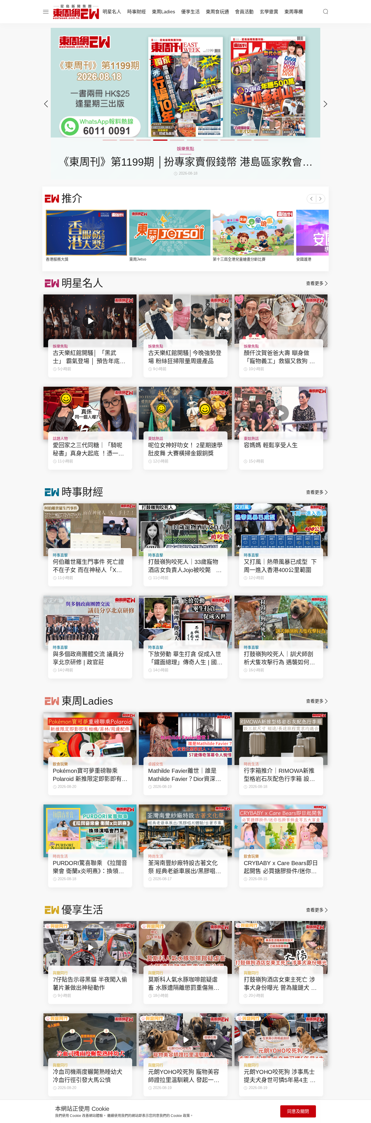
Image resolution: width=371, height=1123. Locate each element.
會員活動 (244, 11)
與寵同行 (60, 973)
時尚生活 (251, 764)
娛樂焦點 (60, 346)
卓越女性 (155, 764)
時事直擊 (60, 555)
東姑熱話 (155, 438)
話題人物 (60, 438)
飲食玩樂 (60, 764)
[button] (325, 103)
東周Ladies (163, 11)
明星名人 (112, 11)
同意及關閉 (298, 1111)
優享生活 (190, 11)
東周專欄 (293, 11)
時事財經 (136, 11)
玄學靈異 (269, 11)
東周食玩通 (217, 11)
